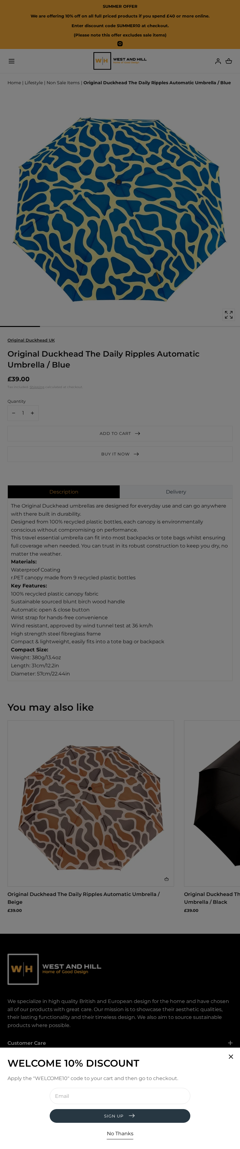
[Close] (120, 574)
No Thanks (120, 1134)
